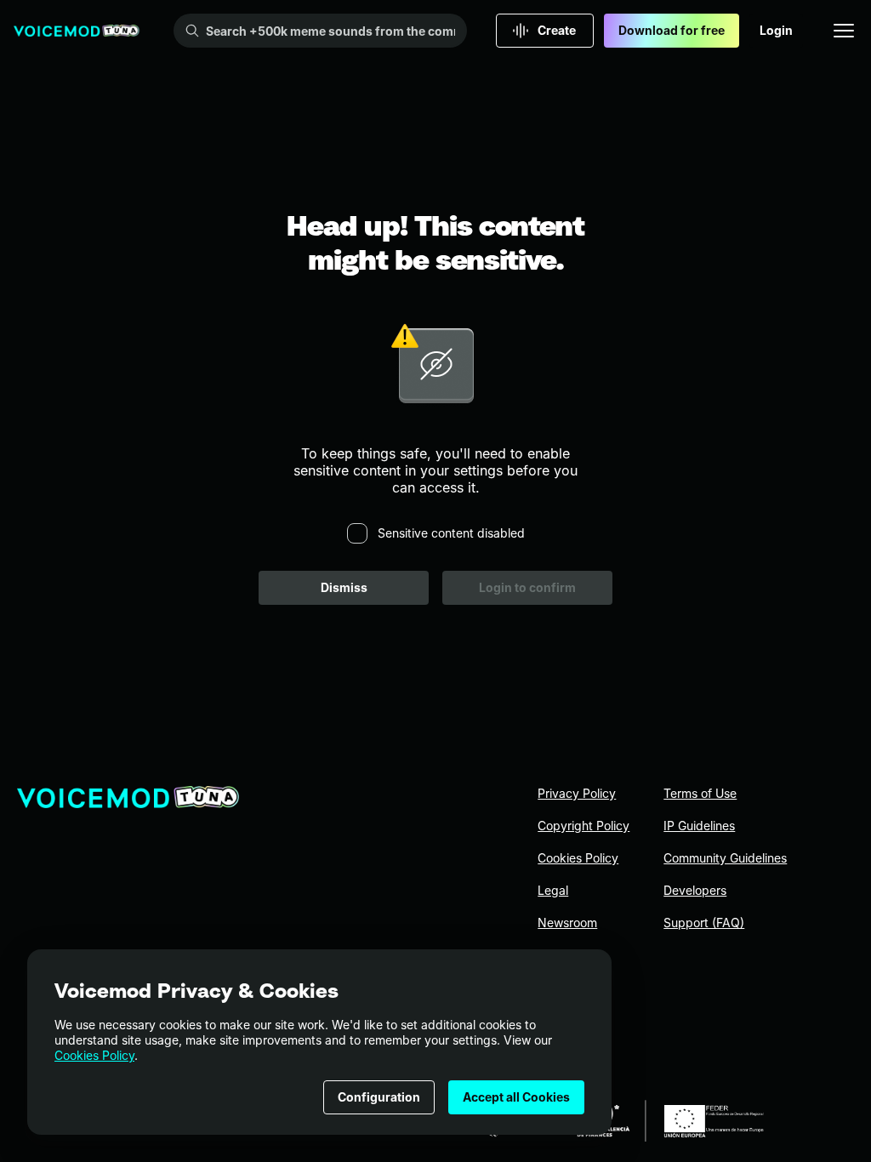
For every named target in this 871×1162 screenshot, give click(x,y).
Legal (553, 890)
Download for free (671, 30)
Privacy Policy (577, 793)
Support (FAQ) (703, 922)
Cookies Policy (94, 1055)
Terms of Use (700, 793)
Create (557, 30)
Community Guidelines (725, 858)
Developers (694, 890)
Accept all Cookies (516, 1097)
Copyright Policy (583, 825)
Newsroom (567, 922)
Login (776, 30)
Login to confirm (527, 587)
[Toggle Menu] (843, 30)
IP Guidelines (699, 825)
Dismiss (344, 587)
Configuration (379, 1097)
